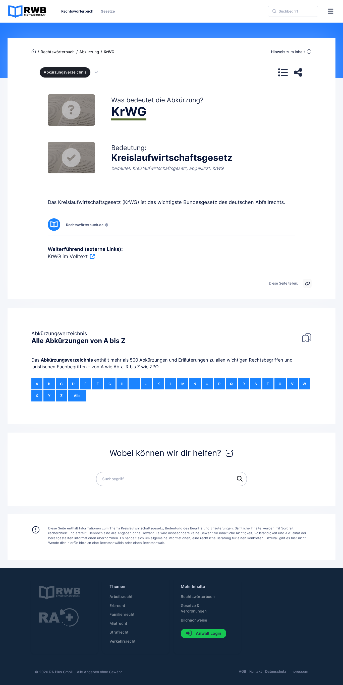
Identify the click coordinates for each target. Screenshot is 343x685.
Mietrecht (118, 623)
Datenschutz (275, 671)
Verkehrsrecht (122, 641)
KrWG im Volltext (68, 256)
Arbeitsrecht (121, 596)
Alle (77, 395)
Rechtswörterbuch (198, 596)
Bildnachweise (194, 620)
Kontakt (255, 671)
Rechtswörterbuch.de (84, 225)
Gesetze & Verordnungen (194, 608)
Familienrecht (122, 614)
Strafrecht (119, 632)
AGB (242, 671)
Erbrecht (117, 605)
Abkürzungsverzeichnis (67, 360)
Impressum (299, 671)
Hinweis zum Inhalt (288, 52)
